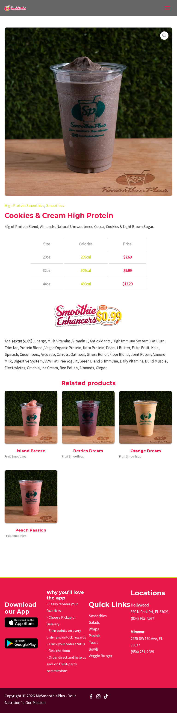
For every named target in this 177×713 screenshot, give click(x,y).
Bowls (94, 649)
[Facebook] (91, 696)
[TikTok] (105, 696)
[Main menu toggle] (167, 8)
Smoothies (55, 205)
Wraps (94, 629)
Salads (94, 622)
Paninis (94, 635)
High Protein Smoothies (24, 205)
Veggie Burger (100, 655)
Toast (93, 642)
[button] (164, 35)
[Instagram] (98, 696)
